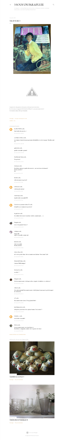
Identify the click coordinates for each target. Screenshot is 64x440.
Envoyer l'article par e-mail (21, 118)
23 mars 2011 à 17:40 (18, 265)
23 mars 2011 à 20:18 (18, 283)
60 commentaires (19, 379)
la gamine (17, 213)
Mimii (15, 325)
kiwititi (16, 177)
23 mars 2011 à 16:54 (18, 256)
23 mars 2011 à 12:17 (18, 209)
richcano (37, 435)
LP (15, 298)
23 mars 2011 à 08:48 (19, 143)
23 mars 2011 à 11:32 (18, 182)
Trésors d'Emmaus (19, 420)
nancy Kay (17, 252)
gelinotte (16, 148)
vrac (14, 120)
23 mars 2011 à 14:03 (18, 227)
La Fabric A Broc (18, 137)
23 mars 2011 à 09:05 (19, 152)
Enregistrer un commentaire (18, 334)
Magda (16, 222)
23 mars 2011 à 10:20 (18, 161)
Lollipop (16, 231)
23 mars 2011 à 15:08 (18, 247)
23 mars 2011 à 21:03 (18, 302)
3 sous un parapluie (29, 4)
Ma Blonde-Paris (18, 157)
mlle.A (16, 288)
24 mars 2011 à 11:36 (18, 331)
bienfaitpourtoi (18, 307)
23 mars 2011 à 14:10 (18, 237)
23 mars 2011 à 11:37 (18, 191)
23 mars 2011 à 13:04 (18, 218)
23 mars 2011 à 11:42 (18, 200)
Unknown (16, 186)
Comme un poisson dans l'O (22, 204)
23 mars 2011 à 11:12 (18, 173)
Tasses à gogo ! (17, 377)
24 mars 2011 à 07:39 (19, 311)
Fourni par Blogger (33, 432)
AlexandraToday (18, 261)
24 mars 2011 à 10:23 (18, 320)
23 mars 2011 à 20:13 (18, 274)
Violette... (16, 316)
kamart (16, 241)
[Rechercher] (53, 4)
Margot (16, 279)
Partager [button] (12, 118)
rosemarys (17, 195)
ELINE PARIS (18, 129)
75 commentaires (19, 422)
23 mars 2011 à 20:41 (18, 293)
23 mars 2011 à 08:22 (19, 133)
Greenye (16, 166)
